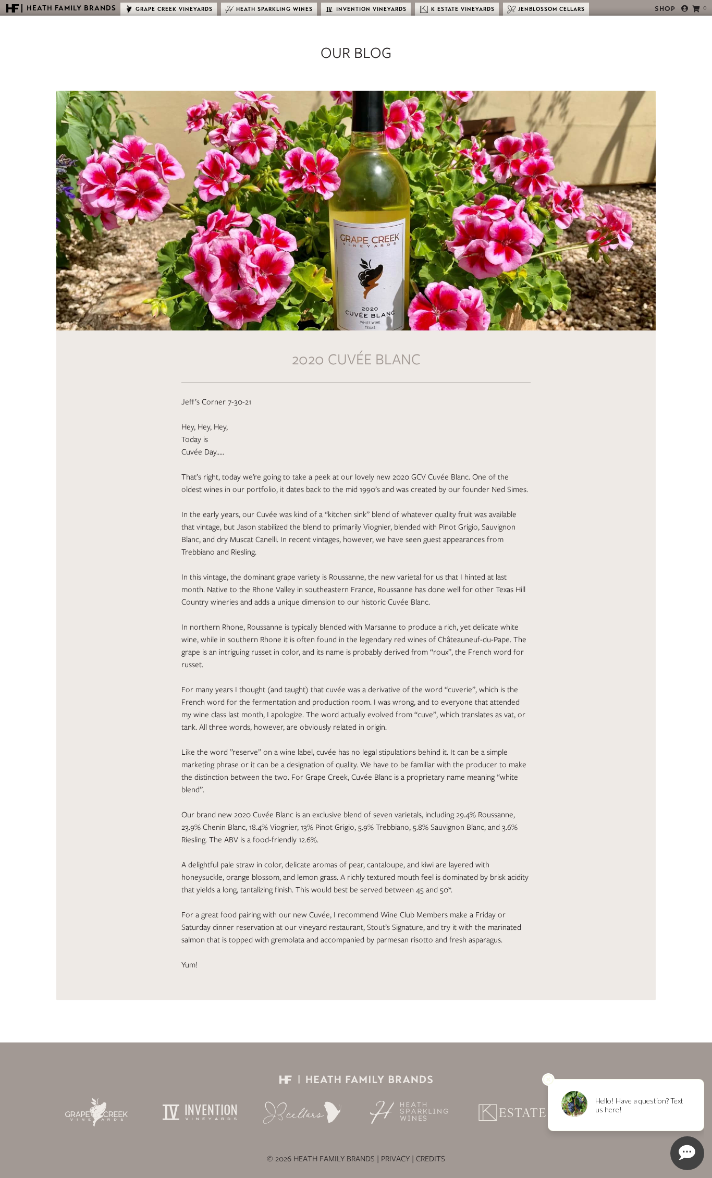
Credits (430, 1158)
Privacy (395, 1158)
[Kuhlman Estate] (512, 1112)
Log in (684, 9)
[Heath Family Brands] (356, 1078)
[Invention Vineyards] (200, 1112)
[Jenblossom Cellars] (303, 1112)
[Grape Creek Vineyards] (96, 1112)
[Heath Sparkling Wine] (409, 1112)
